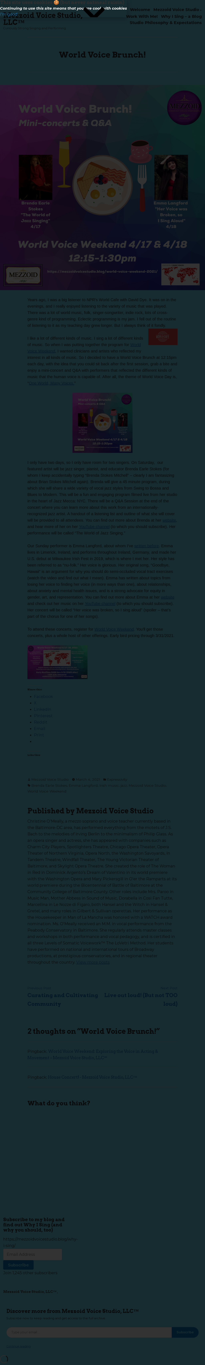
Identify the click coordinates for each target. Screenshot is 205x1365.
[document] (102, 682)
